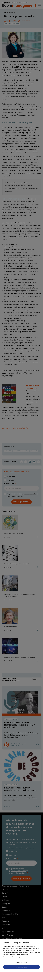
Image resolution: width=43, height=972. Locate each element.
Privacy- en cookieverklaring (11, 957)
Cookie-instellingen (21, 962)
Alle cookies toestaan (21, 967)
